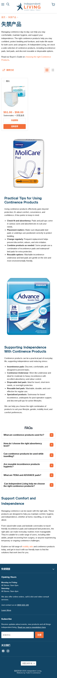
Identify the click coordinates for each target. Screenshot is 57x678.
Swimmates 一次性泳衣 (13, 115)
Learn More (6, 610)
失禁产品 (12, 17)
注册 (39, 634)
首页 (3, 17)
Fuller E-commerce (33, 673)
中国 (27, 663)
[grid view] (47, 70)
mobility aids (27, 546)
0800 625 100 (23, 605)
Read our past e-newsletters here (32, 627)
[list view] (53, 70)
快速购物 (14, 120)
